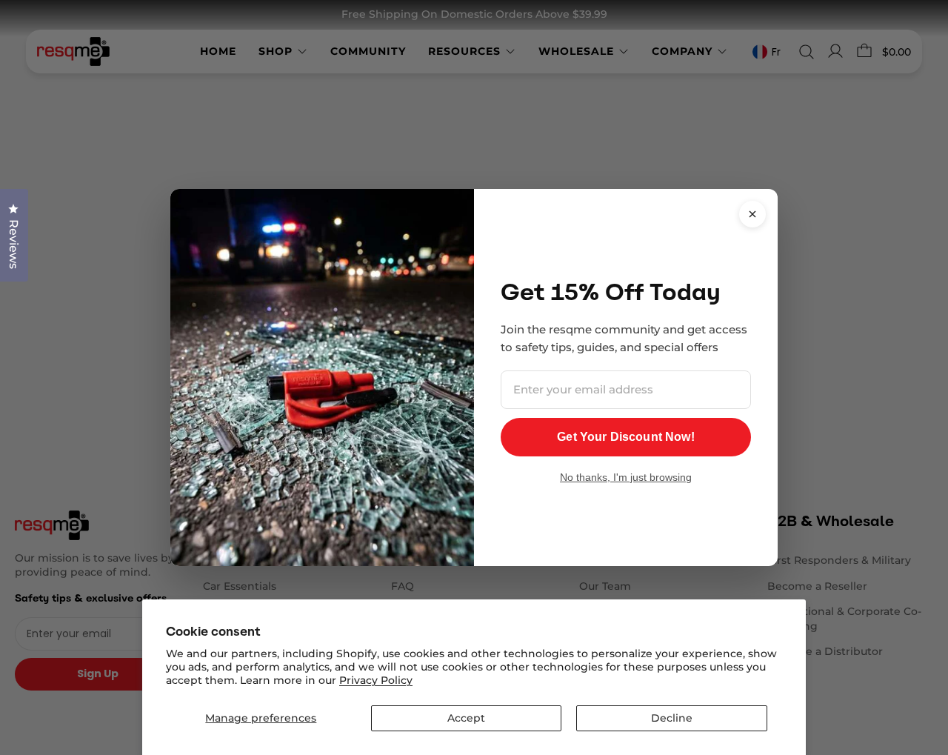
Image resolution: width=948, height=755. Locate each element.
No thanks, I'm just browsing (626, 477)
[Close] (752, 214)
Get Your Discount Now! (626, 436)
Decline (671, 718)
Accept (466, 718)
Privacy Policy (376, 680)
